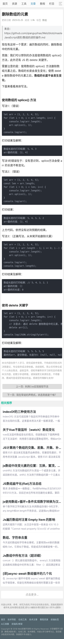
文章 (33, 3)
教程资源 (44, 619)
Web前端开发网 (24, 629)
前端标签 (55, 619)
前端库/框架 (17, 624)
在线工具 (22, 619)
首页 (5, 3)
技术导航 (12, 619)
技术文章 (33, 619)
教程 (42, 3)
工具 (23, 3)
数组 (44, 20)
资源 (14, 3)
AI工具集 (5, 624)
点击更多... (32, 594)
